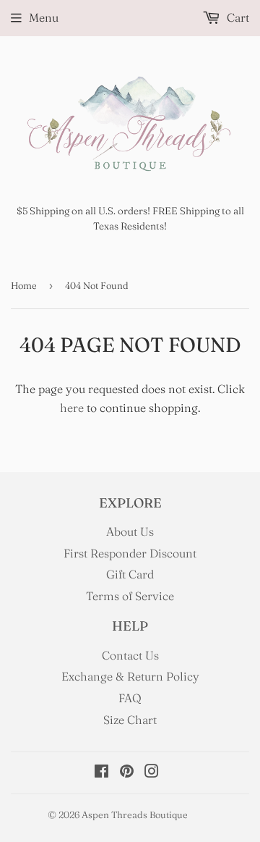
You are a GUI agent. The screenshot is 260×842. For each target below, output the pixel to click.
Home (24, 285)
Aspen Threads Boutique (135, 814)
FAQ (130, 698)
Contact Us (130, 655)
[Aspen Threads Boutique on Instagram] (151, 772)
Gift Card (130, 574)
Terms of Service (130, 596)
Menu (43, 17)
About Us (130, 531)
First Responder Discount (130, 553)
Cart (236, 17)
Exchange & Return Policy (130, 676)
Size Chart (130, 719)
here (72, 407)
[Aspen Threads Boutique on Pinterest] (126, 772)
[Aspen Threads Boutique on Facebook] (101, 772)
